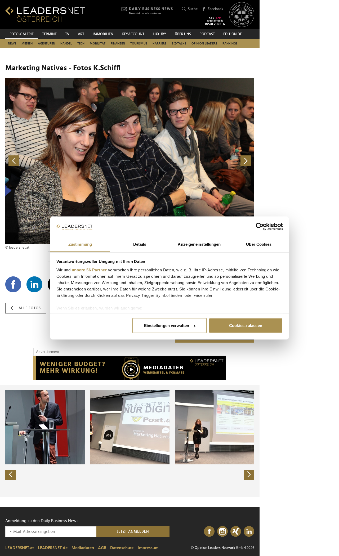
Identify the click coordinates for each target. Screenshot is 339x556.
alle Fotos (30, 308)
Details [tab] (139, 244)
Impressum (148, 548)
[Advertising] (129, 368)
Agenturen (46, 43)
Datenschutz (122, 548)
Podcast (207, 34)
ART (81, 34)
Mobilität (97, 43)
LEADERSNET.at (19, 548)
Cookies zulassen (245, 325)
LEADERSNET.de (53, 548)
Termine (49, 34)
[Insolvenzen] (215, 21)
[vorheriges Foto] (67, 161)
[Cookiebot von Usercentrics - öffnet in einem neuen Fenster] (260, 227)
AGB (102, 548)
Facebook (215, 9)
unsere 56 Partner (89, 269)
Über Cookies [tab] (258, 244)
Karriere (159, 43)
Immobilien (103, 34)
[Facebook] (209, 531)
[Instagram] (222, 531)
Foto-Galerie (22, 34)
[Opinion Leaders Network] (241, 14)
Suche (193, 9)
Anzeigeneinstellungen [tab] (199, 244)
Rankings (229, 43)
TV (67, 34)
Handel (66, 43)
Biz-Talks (179, 43)
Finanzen (118, 43)
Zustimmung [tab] (80, 244)
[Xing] (235, 531)
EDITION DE (232, 34)
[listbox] (129, 440)
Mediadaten (83, 548)
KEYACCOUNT (133, 34)
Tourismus (138, 43)
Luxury (159, 34)
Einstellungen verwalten (166, 325)
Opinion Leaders (204, 43)
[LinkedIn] (249, 531)
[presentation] (10, 475)
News (12, 43)
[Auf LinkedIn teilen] (34, 284)
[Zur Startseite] (45, 14)
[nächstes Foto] (192, 161)
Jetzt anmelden (133, 531)
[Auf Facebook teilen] (13, 284)
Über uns (183, 34)
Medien (27, 43)
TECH (80, 43)
